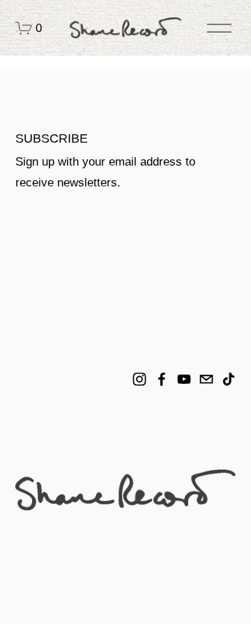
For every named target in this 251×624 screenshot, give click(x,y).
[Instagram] (139, 379)
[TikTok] (229, 379)
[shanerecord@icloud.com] (206, 379)
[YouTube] (184, 379)
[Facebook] (162, 379)
